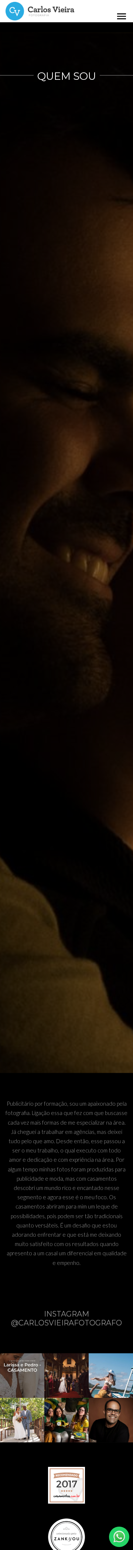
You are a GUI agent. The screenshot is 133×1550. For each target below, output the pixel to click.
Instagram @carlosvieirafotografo (66, 1318)
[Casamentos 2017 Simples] (66, 1484)
